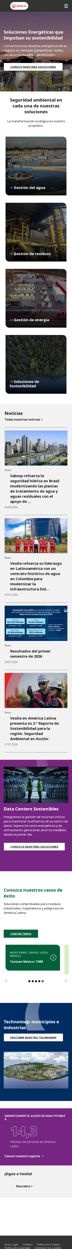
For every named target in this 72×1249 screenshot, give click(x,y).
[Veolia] (19, 6)
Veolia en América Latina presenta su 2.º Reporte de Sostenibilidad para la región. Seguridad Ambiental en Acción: (34, 728)
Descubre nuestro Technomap (33, 1037)
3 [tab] (36, 981)
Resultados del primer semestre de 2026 (30, 654)
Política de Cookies (48, 1244)
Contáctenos (20, 934)
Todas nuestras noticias (22, 419)
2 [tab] (33, 981)
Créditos (28, 1244)
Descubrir (33, 958)
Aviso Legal (11, 1244)
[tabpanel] (32, 959)
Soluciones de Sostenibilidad (36, 364)
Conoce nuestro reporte (22, 1156)
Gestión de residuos (36, 232)
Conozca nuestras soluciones (34, 846)
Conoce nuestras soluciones (33, 67)
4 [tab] (39, 981)
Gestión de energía (36, 298)
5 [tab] (43, 981)
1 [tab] (29, 981)
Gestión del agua (36, 166)
